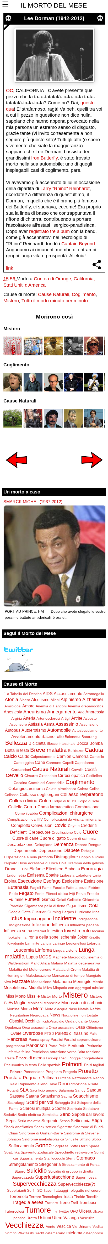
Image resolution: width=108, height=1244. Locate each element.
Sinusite (71, 1139)
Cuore (90, 831)
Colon (45, 800)
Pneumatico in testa (20, 1065)
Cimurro (31, 776)
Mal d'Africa (40, 963)
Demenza (63, 844)
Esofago (52, 881)
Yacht (39, 1233)
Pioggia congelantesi (85, 1058)
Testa (68, 1196)
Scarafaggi (16, 1102)
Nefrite (95, 1009)
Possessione (34, 1072)
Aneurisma (34, 711)
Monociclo (52, 1003)
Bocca (82, 743)
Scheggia (62, 1102)
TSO (38, 1190)
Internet (39, 931)
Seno (65, 1114)
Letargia (93, 943)
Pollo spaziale (49, 1065)
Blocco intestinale (61, 743)
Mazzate (21, 981)
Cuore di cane (25, 838)
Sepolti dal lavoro (88, 1114)
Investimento (77, 930)
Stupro (19, 1171)
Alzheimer (92, 699)
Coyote (74, 825)
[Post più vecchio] (92, 471)
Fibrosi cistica (57, 893)
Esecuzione (30, 881)
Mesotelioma (16, 987)
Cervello (14, 775)
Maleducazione (38, 975)
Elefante (37, 868)
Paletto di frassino (71, 1033)
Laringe (58, 943)
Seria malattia (29, 1121)
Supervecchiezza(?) (76, 1184)
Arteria (29, 718)
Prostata (12, 1077)
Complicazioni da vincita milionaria (72, 819)
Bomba (96, 743)
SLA (24, 1090)
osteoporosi (93, 1233)
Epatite (52, 875)
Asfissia (35, 724)
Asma (49, 724)
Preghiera (54, 1072)
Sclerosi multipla (35, 1108)
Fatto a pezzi (76, 887)
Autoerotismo (33, 730)
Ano (81, 712)
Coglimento (84, 294)
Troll (74, 1203)
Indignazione (19, 925)
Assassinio (67, 724)
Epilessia (67, 875)
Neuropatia (39, 1015)
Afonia (11, 699)
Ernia (97, 875)
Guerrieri (39, 912)
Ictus (16, 918)
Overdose (33, 1033)
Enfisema (36, 875)
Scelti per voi (39, 1102)
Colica (94, 789)
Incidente (64, 918)
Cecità (91, 769)
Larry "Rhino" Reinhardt (65, 188)
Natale (83, 1009)
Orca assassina (35, 1027)
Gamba (48, 899)
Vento (50, 1226)
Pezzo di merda (30, 1057)
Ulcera (85, 1211)
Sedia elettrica (29, 1114)
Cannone (53, 762)
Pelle (62, 1046)
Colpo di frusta (64, 801)
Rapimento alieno (32, 1084)
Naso (72, 1009)
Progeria (70, 1072)
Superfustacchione (54, 1177)
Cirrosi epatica (71, 775)
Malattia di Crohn (66, 969)
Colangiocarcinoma (26, 788)
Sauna (66, 1096)
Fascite (59, 887)
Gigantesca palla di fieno (44, 906)
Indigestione (88, 919)
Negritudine (19, 1015)
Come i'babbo (26, 813)
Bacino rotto (52, 736)
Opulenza (13, 1027)
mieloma (74, 1232)
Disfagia (87, 851)
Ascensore (18, 724)
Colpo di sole (88, 801)
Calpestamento (43, 756)
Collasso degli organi (39, 794)
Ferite (40, 893)
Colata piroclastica (61, 789)
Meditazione (41, 982)
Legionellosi (76, 943)
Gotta (26, 912)
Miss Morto (16, 996)
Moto (38, 1008)
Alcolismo (40, 699)
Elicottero (54, 868)
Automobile (59, 730)
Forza (81, 893)
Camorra (80, 756)
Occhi (30, 1021)
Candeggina (24, 762)
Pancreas (17, 1039)
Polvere (16, 1072)
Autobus (12, 730)
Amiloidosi (12, 706)
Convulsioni (42, 825)
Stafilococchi (54, 1158)
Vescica (63, 1226)
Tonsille (92, 1197)
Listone (72, 950)
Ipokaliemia (17, 937)
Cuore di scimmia (81, 838)
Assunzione (89, 724)
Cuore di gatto (53, 838)
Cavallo (77, 770)
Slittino (84, 1139)
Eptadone (83, 875)
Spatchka (12, 1152)
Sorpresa (60, 1146)
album (63, 231)
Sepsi (11, 1120)
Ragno (98, 1078)
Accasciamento (68, 693)
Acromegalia (93, 694)
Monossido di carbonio (82, 1002)
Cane (40, 762)
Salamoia (66, 1090)
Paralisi (57, 1039)
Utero (57, 1217)
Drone (11, 868)
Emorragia (92, 868)
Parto (52, 1046)
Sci (73, 1102)
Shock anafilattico (18, 1127)
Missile (33, 996)
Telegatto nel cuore (85, 1190)
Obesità (16, 1021)
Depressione (50, 850)
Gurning (54, 912)
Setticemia (80, 1120)
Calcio (10, 756)
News (55, 1015)
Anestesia (13, 711)
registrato (39, 231)
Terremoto (18, 1196)
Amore (28, 705)
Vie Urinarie (81, 1226)
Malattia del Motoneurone (30, 969)
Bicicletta (37, 743)
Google (14, 912)
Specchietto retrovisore (74, 1152)
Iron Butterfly (44, 158)
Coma (30, 806)
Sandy (80, 1090)
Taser (48, 1190)
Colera (82, 789)
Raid (13, 1084)
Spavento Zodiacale (37, 1152)
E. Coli (23, 869)
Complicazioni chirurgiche (66, 813)
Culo (78, 832)
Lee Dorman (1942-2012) (54, 18)
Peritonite (76, 1045)
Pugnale (31, 1077)
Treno (64, 1202)
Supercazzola (23, 1177)
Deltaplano (43, 845)
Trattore (51, 1203)
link (9, 268)
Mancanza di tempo (68, 975)
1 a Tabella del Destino (23, 694)
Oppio (94, 1021)
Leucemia (23, 950)
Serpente (49, 1120)
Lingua (58, 950)
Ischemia (68, 937)
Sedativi (10, 1114)
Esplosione (72, 881)
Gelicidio (74, 900)
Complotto (20, 825)
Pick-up (52, 1058)
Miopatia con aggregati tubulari (78, 988)
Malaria (57, 963)
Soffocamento (21, 1145)
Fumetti (32, 899)
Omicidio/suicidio (50, 1021)
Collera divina (23, 800)
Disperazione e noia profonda (28, 857)
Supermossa (85, 1177)
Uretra (31, 1218)
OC (9, 90)
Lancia (45, 943)
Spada (94, 1146)
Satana (32, 1096)
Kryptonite (15, 943)
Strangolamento (23, 1164)
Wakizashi (26, 1233)
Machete (59, 957)
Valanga (71, 1217)
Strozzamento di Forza (81, 1164)
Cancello (97, 756)
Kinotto (94, 937)
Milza (47, 988)
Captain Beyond (78, 243)
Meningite (82, 981)
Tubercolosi (14, 1211)
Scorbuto (74, 1108)
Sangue (94, 1090)
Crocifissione (62, 832)
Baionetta (72, 737)
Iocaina (98, 931)
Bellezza (16, 743)
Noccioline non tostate (79, 1015)
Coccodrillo (55, 783)
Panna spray (39, 1039)
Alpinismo (71, 699)
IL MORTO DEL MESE (54, 5)
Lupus (32, 957)
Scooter (59, 1108)
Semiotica (50, 1114)
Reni (63, 1083)
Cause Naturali (53, 294)
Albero (24, 700)
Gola (94, 905)
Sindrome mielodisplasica (43, 1139)
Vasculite (87, 1218)
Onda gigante (76, 1021)
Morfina (13, 1009)
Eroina (10, 881)
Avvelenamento (25, 736)
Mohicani (35, 1003)
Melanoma (62, 981)
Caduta (94, 750)
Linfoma (43, 950)
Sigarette (64, 1127)
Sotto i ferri (78, 1146)
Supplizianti (16, 1190)
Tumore (38, 1210)
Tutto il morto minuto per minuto (54, 300)
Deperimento (25, 850)
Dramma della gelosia (86, 863)
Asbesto (90, 718)
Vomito (11, 1233)
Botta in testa (17, 750)
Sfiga (96, 1120)
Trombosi (87, 1202)
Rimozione (78, 1084)
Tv (55, 1211)
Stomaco (85, 1158)
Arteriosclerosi (48, 718)
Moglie (20, 1002)
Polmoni (72, 1064)
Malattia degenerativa (82, 963)
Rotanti (13, 1090)
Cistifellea (94, 776)
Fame (47, 887)
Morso (26, 1008)
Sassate (17, 1096)
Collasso (11, 795)
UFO (74, 1211)
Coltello (15, 806)
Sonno (43, 1145)
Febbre (94, 887)
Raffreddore (82, 1078)
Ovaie (15, 1033)
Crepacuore (40, 832)
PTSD (49, 1033)
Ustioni (44, 1217)
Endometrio (16, 875)
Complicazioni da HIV (25, 819)
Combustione (87, 806)
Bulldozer (76, 750)
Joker (82, 937)
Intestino (55, 930)
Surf (30, 1190)
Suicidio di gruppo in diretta (70, 1171)
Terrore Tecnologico (45, 1197)
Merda (98, 982)
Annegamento (62, 711)
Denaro (81, 845)
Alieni (55, 700)
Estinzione (94, 881)
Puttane (64, 1078)
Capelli (68, 762)
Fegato (26, 893)
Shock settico (45, 1127)
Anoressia (94, 711)
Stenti (70, 1158)
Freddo (93, 893)
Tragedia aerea (28, 1202)
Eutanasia (18, 887)
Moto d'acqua (56, 1009)
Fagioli (35, 887)
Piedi (63, 1058)
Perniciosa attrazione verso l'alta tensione (65, 1052)
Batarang (89, 737)
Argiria (16, 718)
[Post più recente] (16, 471)
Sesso (65, 1121)
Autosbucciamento (87, 730)
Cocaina (20, 783)
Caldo (23, 756)
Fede (13, 893)
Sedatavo (91, 1108)
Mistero (11, 300)
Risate (93, 1084)
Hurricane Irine (87, 912)
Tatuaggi (61, 1190)
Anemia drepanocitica (86, 706)
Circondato (48, 776)
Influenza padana (84, 925)
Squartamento (31, 1158)
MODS (45, 957)
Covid (61, 825)
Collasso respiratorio (81, 794)
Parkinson (36, 1045)
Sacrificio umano (43, 1090)
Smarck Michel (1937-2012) (32, 501)
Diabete (71, 850)
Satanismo (50, 1096)
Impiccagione (38, 918)
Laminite (32, 943)
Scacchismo (85, 1096)
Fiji (72, 893)
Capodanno (84, 762)
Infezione (41, 924)
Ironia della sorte (43, 937)
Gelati (61, 900)
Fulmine (16, 899)
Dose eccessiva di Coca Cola (42, 863)
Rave (52, 1084)
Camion (64, 756)
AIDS (48, 693)
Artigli (65, 718)
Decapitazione (20, 844)
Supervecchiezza (34, 1183)
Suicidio (36, 1170)
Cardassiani (21, 770)
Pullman (49, 1077)
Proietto (88, 1071)
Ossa (80, 1027)
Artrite (76, 718)
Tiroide (79, 1197)
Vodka (98, 1226)
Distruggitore (66, 856)
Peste (10, 1058)
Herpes (68, 912)
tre (53, 231)
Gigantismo (77, 905)
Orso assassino (61, 1027)
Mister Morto (51, 996)
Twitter (63, 1211)
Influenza (60, 924)
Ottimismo (94, 1027)
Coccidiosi (36, 783)
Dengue (94, 845)
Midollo (35, 987)
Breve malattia (48, 750)
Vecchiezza (24, 1225)
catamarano (55, 1233)
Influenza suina (18, 930)
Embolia (72, 868)
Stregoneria (50, 1164)
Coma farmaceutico (55, 806)
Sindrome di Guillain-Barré (41, 1133)
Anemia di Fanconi (51, 706)
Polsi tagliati (94, 1065)
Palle (93, 1033)
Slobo (96, 1139)
